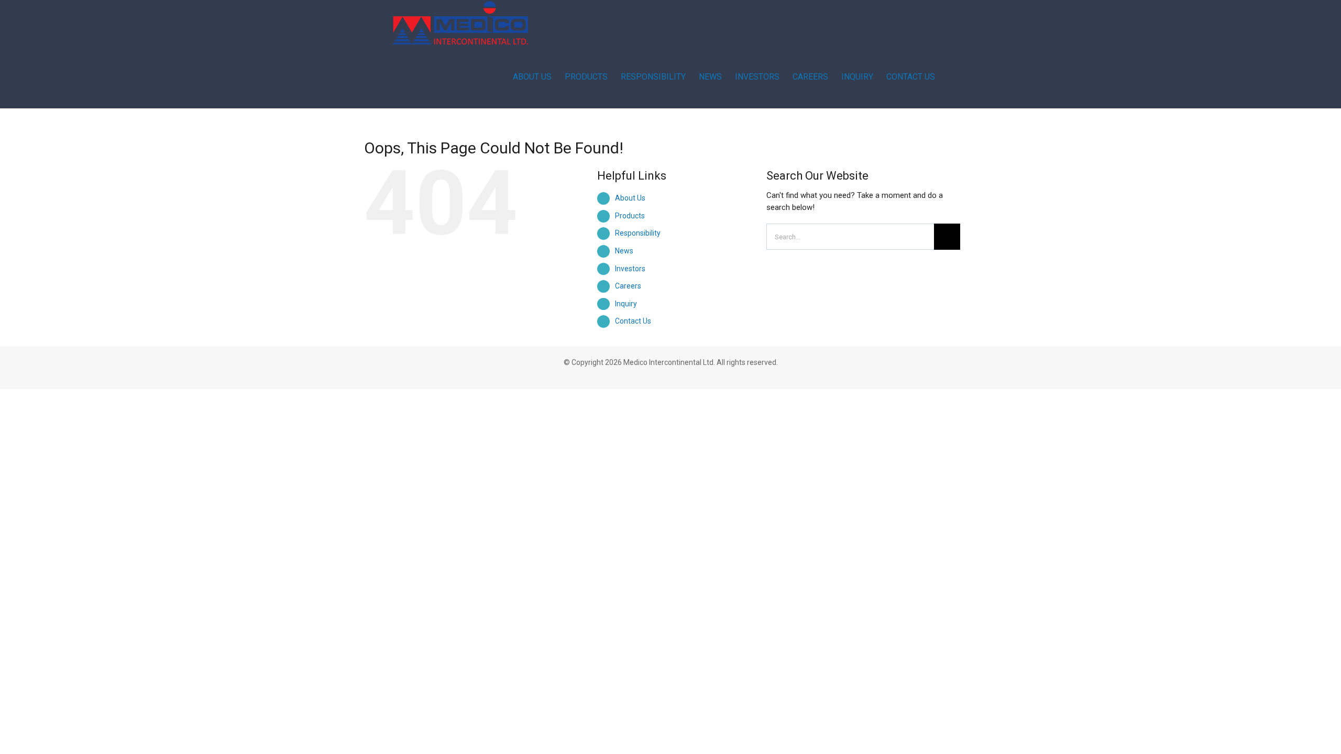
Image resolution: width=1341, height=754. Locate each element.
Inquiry (626, 304)
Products (630, 216)
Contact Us (633, 321)
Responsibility (638, 233)
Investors (630, 268)
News (624, 251)
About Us (630, 198)
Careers (628, 286)
